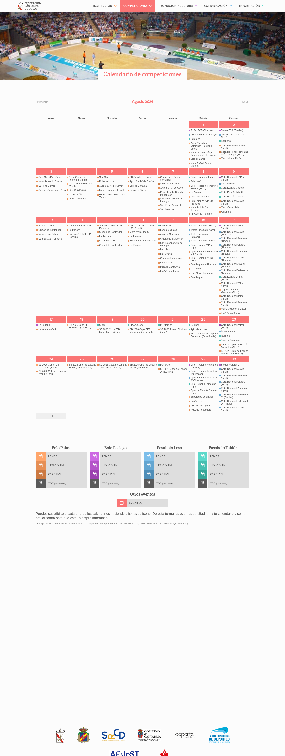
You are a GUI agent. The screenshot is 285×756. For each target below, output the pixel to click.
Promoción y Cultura (176, 6)
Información (249, 6)
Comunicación (216, 6)
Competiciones (135, 6)
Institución (102, 6)
